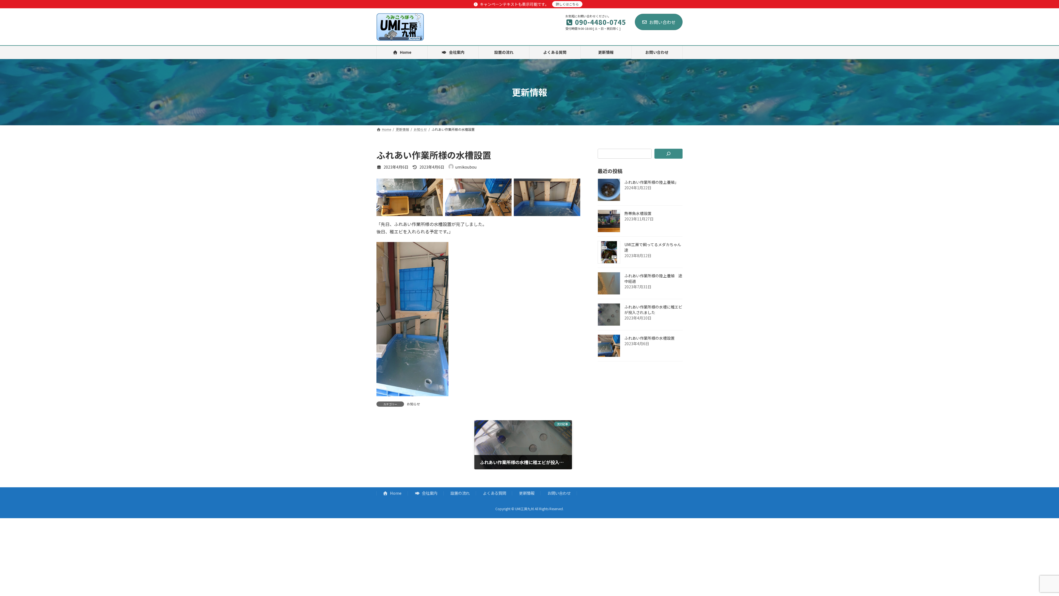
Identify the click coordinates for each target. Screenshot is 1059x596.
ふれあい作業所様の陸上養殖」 (651, 182)
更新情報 (526, 493)
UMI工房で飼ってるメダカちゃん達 (652, 247)
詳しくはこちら (567, 4)
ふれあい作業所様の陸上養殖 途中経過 (653, 278)
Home (395, 493)
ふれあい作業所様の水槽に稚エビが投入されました (653, 309)
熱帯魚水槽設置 (637, 213)
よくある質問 (494, 493)
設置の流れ (460, 493)
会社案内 (429, 493)
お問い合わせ (662, 22)
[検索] (669, 154)
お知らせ (413, 403)
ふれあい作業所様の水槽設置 (649, 338)
